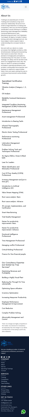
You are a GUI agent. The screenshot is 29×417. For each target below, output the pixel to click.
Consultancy (4, 379)
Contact (3, 371)
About (3, 365)
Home (3, 363)
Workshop (4, 381)
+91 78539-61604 (6, 401)
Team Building (5, 383)
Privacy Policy (5, 390)
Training (3, 377)
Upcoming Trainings (7, 369)
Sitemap (3, 394)
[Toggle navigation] (26, 7)
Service (3, 367)
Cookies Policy (5, 392)
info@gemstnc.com (6, 403)
